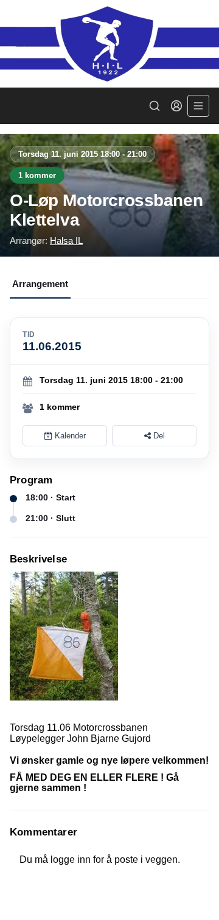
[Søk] (154, 106)
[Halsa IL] (109, 44)
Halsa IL (66, 240)
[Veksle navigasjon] (198, 106)
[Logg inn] (176, 106)
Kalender (69, 435)
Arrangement (40, 283)
